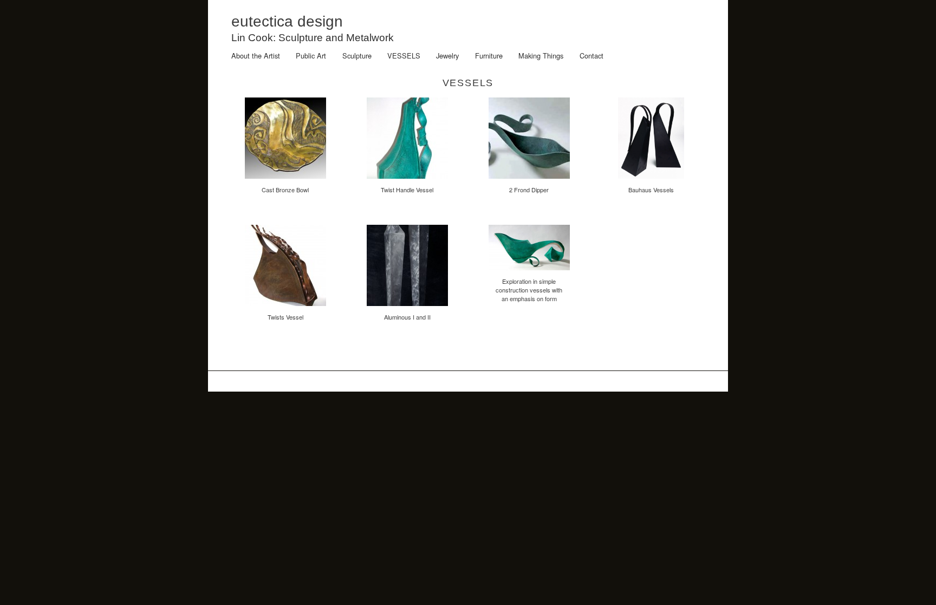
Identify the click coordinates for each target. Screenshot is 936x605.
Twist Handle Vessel (407, 189)
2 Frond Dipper (529, 189)
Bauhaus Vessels (651, 189)
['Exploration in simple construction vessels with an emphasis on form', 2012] (529, 272)
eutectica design (287, 21)
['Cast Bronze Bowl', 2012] (285, 180)
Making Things (540, 55)
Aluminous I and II (407, 317)
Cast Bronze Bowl (285, 189)
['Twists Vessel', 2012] (285, 307)
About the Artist (255, 55)
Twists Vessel (285, 317)
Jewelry (447, 55)
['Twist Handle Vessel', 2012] (407, 180)
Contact (591, 55)
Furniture (489, 55)
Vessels (403, 55)
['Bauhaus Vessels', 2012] (651, 180)
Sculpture (357, 55)
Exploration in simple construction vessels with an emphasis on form (529, 290)
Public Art (311, 55)
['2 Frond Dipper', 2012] (529, 180)
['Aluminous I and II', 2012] (407, 307)
